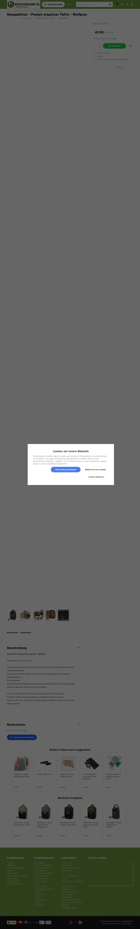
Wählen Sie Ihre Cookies (95, 469)
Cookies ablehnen (96, 477)
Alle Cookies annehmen (65, 469)
